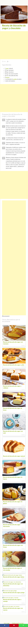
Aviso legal (6, 623)
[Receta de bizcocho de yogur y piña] (14, 363)
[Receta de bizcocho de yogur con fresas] (14, 543)
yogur (7, 68)
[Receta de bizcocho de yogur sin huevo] (14, 475)
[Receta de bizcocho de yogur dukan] (12, 575)
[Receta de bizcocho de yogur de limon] (14, 406)
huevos (7, 77)
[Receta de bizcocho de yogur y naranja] (10, 597)
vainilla (15, 79)
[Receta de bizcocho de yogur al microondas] (14, 566)
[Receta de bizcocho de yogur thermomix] (14, 522)
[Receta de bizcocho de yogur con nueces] (10, 606)
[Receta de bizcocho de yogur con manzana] (14, 340)
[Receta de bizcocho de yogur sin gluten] (14, 499)
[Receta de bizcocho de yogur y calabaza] (14, 384)
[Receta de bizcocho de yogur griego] (9, 590)
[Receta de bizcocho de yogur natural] (14, 454)
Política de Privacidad (18, 623)
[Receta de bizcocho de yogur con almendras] (11, 582)
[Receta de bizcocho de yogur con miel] (14, 429)
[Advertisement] (14, 45)
